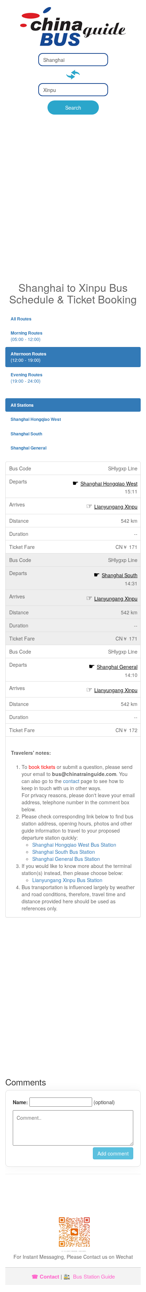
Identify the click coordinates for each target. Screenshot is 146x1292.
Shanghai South (119, 575)
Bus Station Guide (94, 1276)
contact (71, 780)
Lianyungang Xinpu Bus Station (67, 879)
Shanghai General (117, 666)
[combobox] (73, 59)
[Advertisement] (73, 205)
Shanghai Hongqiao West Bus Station (74, 844)
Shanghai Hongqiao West (108, 483)
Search (73, 107)
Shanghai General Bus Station (66, 858)
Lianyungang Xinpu (115, 506)
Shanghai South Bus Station (63, 851)
